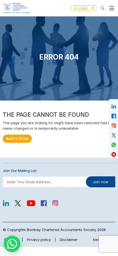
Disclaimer (69, 239)
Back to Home (17, 139)
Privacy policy (39, 239)
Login (83, 8)
